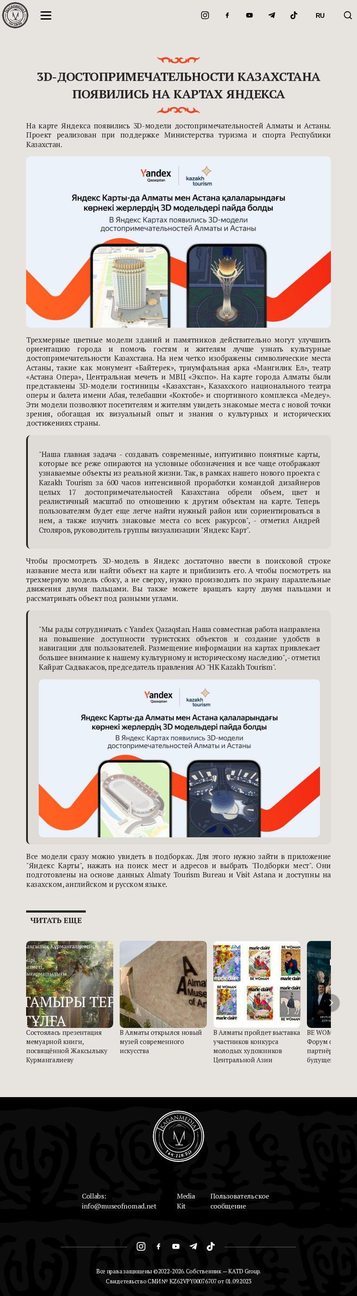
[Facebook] (227, 15)
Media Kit (186, 1200)
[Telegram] (272, 15)
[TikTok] (294, 15)
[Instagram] (205, 15)
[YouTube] (249, 15)
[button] (331, 1002)
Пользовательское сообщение (239, 1200)
